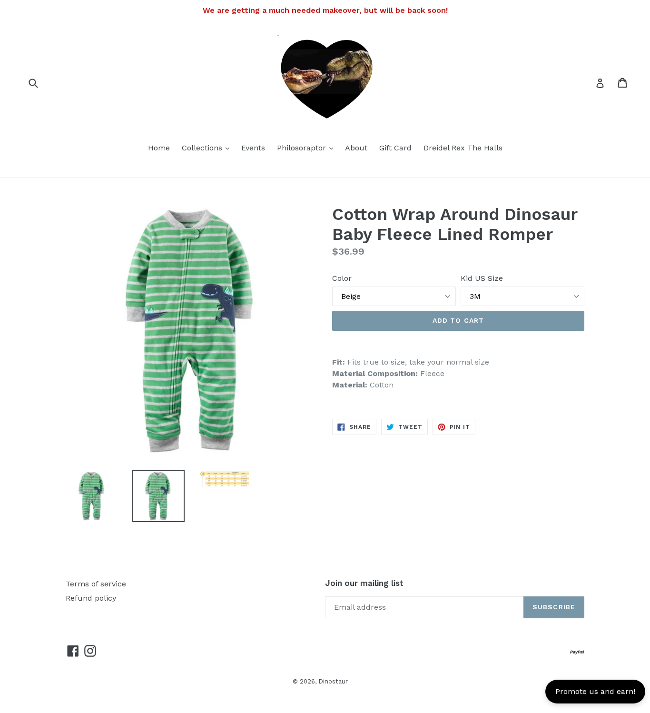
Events (253, 147)
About (356, 147)
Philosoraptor (307, 147)
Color (342, 278)
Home (159, 147)
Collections (208, 147)
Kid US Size (482, 278)
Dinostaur (333, 681)
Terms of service (96, 583)
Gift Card (395, 147)
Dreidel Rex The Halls (462, 147)
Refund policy (91, 598)
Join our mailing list (364, 583)
